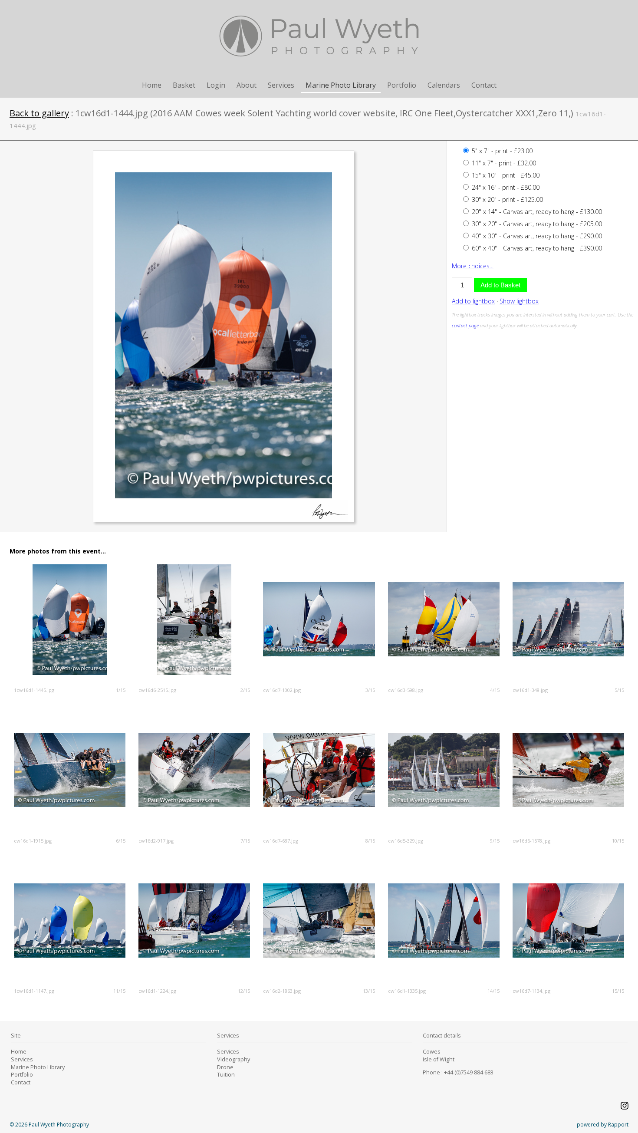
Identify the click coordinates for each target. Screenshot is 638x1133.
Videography (233, 1059)
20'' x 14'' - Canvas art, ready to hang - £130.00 (536, 211)
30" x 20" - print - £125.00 (506, 199)
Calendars (444, 85)
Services (281, 85)
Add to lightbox (473, 301)
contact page (465, 325)
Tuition (226, 1074)
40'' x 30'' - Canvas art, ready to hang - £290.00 (536, 236)
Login (216, 85)
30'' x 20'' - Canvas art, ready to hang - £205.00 (536, 224)
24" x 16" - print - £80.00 (504, 187)
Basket (184, 85)
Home (151, 85)
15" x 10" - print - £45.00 (504, 175)
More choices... (472, 266)
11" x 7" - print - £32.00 (503, 163)
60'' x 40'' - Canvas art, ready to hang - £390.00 (536, 248)
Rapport (618, 1124)
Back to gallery (39, 113)
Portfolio (401, 85)
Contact (484, 85)
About (247, 85)
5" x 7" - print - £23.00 (501, 151)
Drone (225, 1067)
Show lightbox (519, 301)
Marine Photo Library (341, 85)
